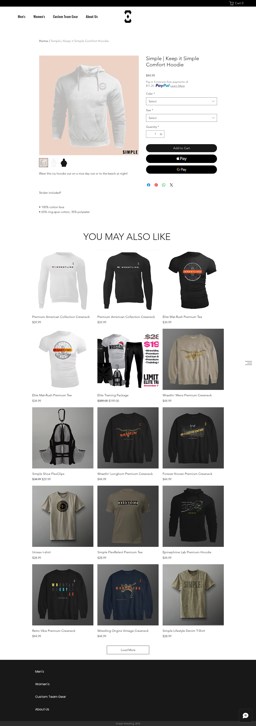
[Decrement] (149, 134)
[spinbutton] (155, 134)
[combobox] (181, 101)
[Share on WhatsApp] (163, 185)
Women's (42, 684)
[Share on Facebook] (148, 185)
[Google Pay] (181, 169)
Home (43, 41)
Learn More (177, 86)
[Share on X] (171, 185)
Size (149, 110)
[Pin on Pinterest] (156, 185)
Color (150, 93)
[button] (237, 3)
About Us (42, 709)
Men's (39, 671)
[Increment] (161, 134)
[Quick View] (62, 281)
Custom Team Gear (49, 696)
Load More (128, 650)
